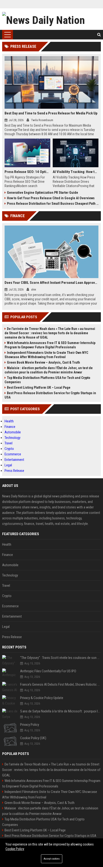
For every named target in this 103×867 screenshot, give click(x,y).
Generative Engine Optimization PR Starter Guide (42, 192)
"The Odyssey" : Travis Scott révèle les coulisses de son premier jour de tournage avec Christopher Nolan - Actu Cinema (60, 658)
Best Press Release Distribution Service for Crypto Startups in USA (50, 395)
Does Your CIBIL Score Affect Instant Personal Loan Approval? (52, 282)
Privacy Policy (29, 724)
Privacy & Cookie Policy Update (41, 698)
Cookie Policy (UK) (33, 738)
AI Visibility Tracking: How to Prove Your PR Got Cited (75, 172)
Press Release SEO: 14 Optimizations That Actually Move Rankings (27, 172)
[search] (99, 34)
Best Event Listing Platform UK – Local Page (38, 387)
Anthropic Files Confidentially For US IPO (48, 671)
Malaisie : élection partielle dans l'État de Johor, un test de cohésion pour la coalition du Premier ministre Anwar (49, 370)
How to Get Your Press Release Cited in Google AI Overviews (51, 198)
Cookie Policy (15, 849)
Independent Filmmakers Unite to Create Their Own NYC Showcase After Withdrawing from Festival (46, 355)
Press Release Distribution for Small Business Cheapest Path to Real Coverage (53, 203)
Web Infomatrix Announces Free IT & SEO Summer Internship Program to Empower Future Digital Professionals (50, 345)
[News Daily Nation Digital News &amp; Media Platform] (51, 19)
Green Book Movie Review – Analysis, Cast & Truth (43, 362)
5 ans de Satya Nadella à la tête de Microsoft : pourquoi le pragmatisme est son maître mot (60, 711)
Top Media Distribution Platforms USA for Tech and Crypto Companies (47, 380)
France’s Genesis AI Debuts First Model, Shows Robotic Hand (60, 684)
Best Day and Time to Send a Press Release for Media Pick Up (51, 113)
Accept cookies (52, 858)
